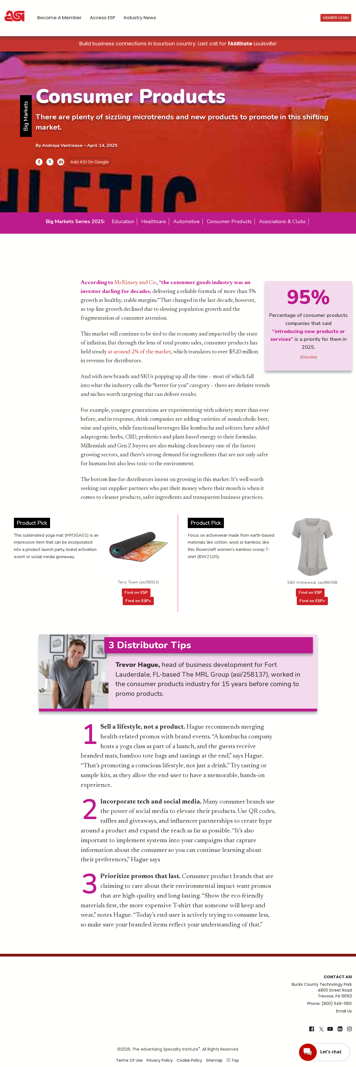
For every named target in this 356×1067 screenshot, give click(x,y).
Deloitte (308, 357)
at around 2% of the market (139, 352)
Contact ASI (338, 977)
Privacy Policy (160, 1060)
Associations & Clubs (282, 221)
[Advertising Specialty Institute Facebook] (311, 1029)
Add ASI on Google (89, 162)
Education (123, 221)
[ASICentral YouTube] (330, 1029)
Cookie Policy (189, 1060)
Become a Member (59, 17)
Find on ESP (136, 592)
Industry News (140, 17)
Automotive (186, 221)
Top (234, 1060)
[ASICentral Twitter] (321, 1029)
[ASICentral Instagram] (349, 1029)
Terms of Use (129, 1060)
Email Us (344, 1011)
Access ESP (102, 17)
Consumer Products (229, 221)
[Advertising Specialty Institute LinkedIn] (340, 1029)
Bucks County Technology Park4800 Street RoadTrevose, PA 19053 (322, 990)
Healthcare (153, 221)
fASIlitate (240, 43)
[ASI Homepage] (15, 11)
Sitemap (214, 1060)
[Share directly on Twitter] (49, 162)
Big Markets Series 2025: (75, 221)
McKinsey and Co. (135, 282)
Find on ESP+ (138, 600)
